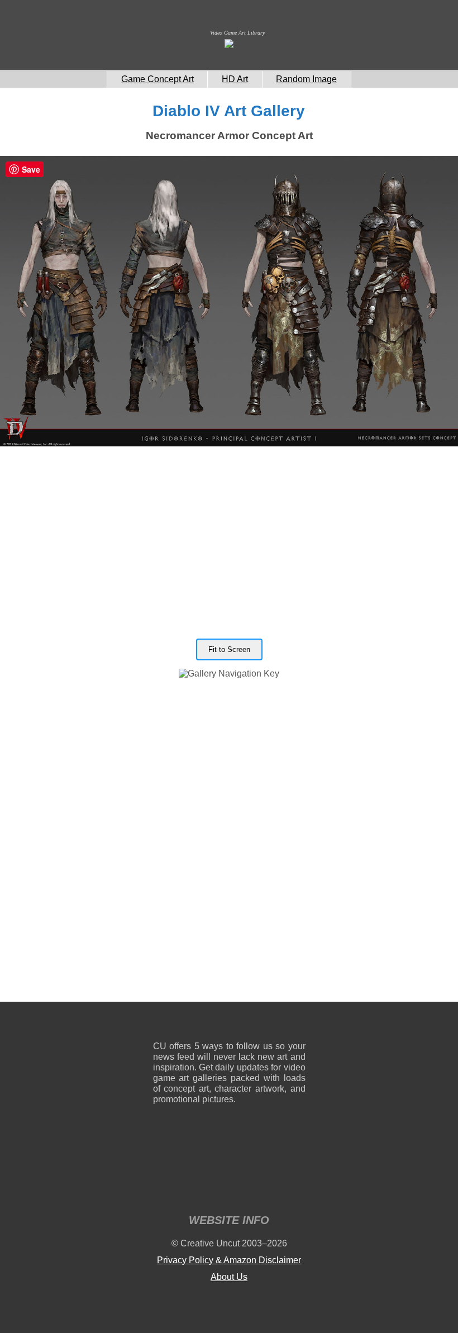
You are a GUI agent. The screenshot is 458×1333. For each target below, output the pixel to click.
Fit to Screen (229, 649)
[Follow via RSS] (161, 1024)
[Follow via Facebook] (229, 1024)
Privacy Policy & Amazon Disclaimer (229, 1260)
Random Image (306, 79)
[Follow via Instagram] (195, 1024)
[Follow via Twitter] (263, 1024)
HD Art (235, 79)
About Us (229, 1277)
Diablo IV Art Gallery (228, 111)
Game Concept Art (157, 79)
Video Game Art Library (237, 33)
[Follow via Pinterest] (297, 1024)
